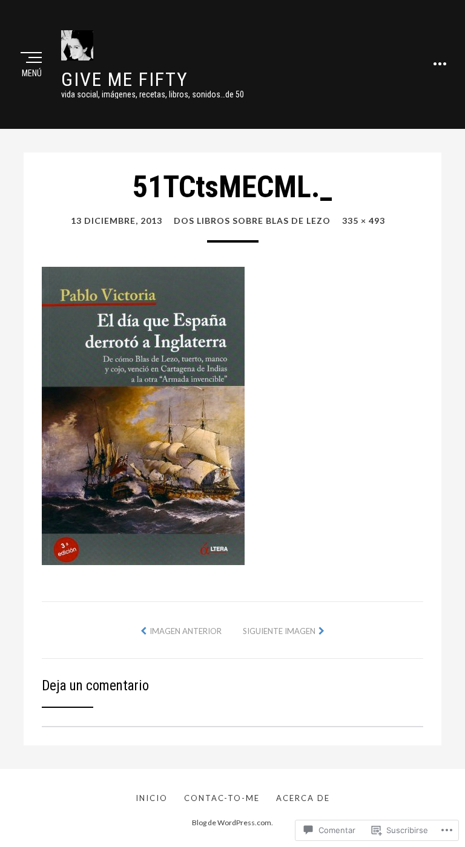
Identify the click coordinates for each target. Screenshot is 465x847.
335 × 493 (363, 220)
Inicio (152, 798)
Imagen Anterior (186, 631)
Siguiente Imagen (279, 631)
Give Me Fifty (124, 79)
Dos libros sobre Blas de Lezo (252, 220)
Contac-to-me (222, 798)
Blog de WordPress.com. (232, 822)
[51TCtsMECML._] (143, 414)
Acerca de (303, 798)
